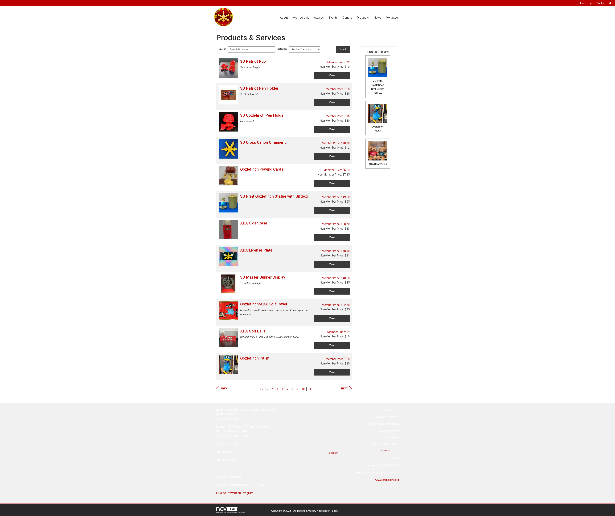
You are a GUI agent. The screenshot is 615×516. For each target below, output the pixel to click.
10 (303, 388)
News (377, 17)
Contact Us (392, 410)
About (284, 17)
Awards (319, 17)
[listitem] (583, 3)
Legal (335, 510)
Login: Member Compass (384, 423)
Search (222, 49)
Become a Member (387, 417)
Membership (301, 17)
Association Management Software (230, 512)
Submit (343, 49)
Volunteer (392, 17)
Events (333, 17)
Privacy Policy (390, 437)
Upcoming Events (388, 430)
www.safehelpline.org (387, 479)
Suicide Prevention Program (235, 493)
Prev (224, 388)
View (332, 75)
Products (363, 17)
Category (282, 49)
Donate (347, 17)
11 (309, 388)
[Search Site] (611, 3)
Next (344, 388)
